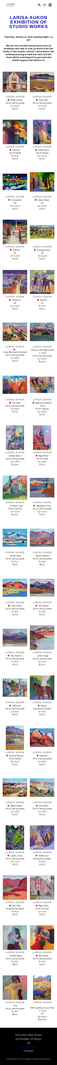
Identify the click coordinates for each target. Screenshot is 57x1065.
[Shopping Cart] (44, 4)
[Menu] (50, 5)
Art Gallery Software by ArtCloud (37, 1059)
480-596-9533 (28, 1046)
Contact (28, 1050)
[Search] (39, 5)
